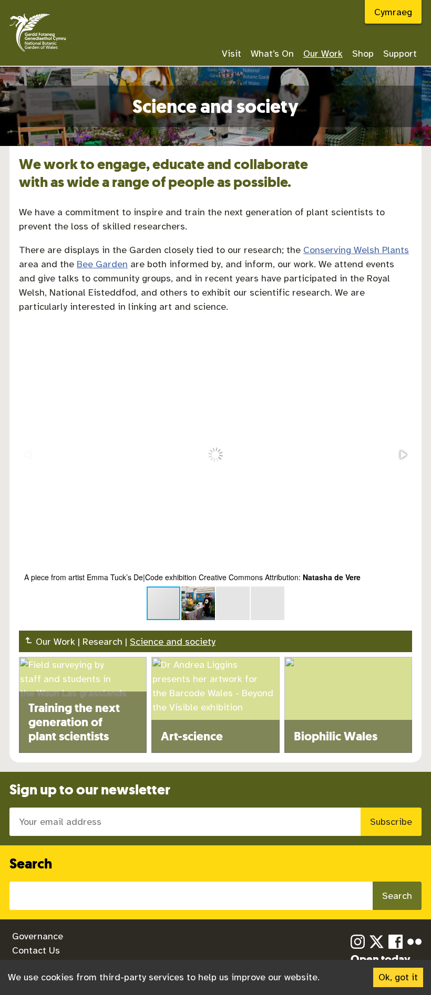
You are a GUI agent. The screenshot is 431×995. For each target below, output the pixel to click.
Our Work (323, 53)
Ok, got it (398, 977)
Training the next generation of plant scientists (74, 722)
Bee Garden (102, 264)
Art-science (192, 736)
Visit (231, 53)
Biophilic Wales (335, 736)
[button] (402, 454)
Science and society (173, 641)
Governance (37, 936)
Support (400, 53)
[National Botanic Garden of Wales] (37, 53)
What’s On (272, 53)
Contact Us (36, 950)
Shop (363, 53)
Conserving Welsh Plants (356, 250)
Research (102, 641)
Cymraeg (393, 12)
